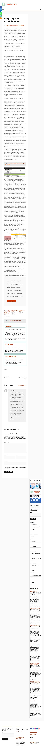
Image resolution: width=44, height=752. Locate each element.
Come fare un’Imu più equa (35, 608)
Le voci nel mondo (33, 734)
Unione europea (34, 584)
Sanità (33, 572)
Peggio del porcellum (8, 377)
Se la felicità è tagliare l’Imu (35, 625)
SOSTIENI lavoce (11, 301)
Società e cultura (34, 577)
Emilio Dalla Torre (33, 742)
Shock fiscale (32, 700)
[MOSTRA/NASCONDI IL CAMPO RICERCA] (41, 9)
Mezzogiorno (34, 563)
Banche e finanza (34, 524)
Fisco (19, 26)
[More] (1, 18)
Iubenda (31, 741)
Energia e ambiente (35, 534)
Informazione (34, 551)
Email (31, 512)
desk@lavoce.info (19, 731)
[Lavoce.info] (10, 4)
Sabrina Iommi (13, 25)
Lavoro (33, 560)
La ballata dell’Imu (33, 591)
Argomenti (15, 26)
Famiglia (33, 536)
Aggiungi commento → (22, 385)
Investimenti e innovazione (36, 558)
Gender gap (34, 541)
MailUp (31, 739)
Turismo (33, 582)
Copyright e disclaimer (20, 737)
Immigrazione (34, 546)
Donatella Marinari (20, 25)
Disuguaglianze (34, 531)
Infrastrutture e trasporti (36, 553)
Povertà (33, 570)
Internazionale (34, 555)
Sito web (6, 461)
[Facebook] (1, 7)
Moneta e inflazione (35, 565)
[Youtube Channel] (38, 728)
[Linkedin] (1, 11)
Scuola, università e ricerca (36, 575)
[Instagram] (35, 728)
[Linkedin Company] (37, 728)
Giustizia (33, 543)
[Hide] (0, 19)
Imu (5, 369)
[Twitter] (1, 9)
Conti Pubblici (34, 529)
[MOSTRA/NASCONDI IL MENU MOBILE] (3, 9)
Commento (7, 442)
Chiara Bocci (7, 25)
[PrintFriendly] (1, 16)
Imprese (33, 548)
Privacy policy (18, 738)
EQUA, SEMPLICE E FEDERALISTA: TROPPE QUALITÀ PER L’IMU (7, 312)
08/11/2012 (9, 26)
